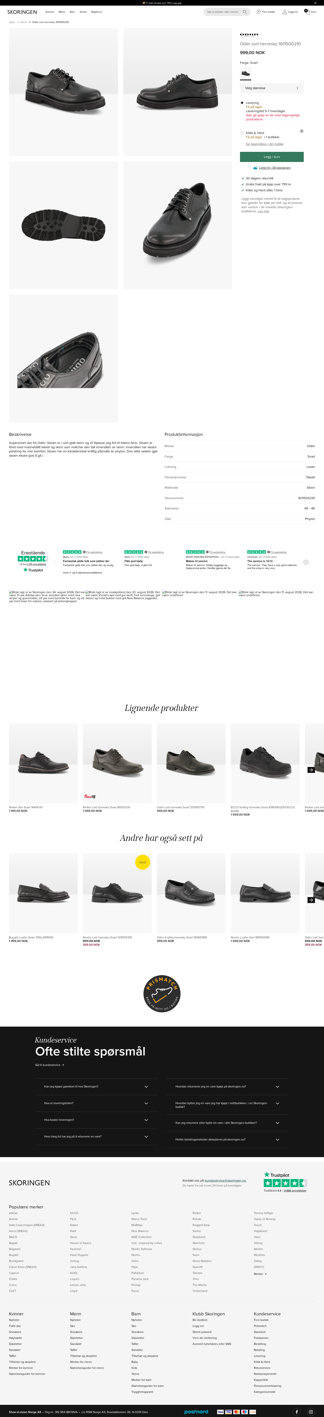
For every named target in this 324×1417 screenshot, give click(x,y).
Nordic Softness (141, 1249)
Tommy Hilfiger (263, 1213)
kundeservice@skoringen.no (225, 1180)
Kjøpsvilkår (261, 1380)
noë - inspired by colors (146, 1243)
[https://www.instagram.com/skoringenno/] (311, 1412)
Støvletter (15, 1344)
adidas (13, 1213)
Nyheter (14, 1320)
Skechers (199, 1243)
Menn (62, 12)
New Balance (140, 1231)
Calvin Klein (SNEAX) (22, 1267)
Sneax (83, 12)
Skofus (197, 1249)
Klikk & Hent (262, 1362)
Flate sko (15, 1326)
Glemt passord (202, 1332)
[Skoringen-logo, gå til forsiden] (22, 12)
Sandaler (14, 1350)
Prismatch (260, 1326)
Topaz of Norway (265, 1219)
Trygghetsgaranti (142, 1392)
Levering (259, 1356)
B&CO (13, 1237)
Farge (244, 62)
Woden (258, 1249)
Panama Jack (139, 1279)
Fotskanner (261, 1338)
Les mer (178, 2)
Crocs (12, 1285)
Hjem (12, 22)
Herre (23, 22)
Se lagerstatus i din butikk (265, 144)
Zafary (258, 1261)
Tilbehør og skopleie (22, 1362)
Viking (258, 1243)
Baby (134, 1362)
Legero (74, 1279)
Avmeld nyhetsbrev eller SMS (212, 1344)
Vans (257, 1237)
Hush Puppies (79, 1255)
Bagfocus (96, 12)
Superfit (198, 1267)
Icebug (74, 1261)
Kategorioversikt (264, 1392)
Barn (72, 12)
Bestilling (260, 1344)
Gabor (74, 1225)
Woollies (259, 1255)
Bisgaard (14, 1249)
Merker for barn (141, 1380)
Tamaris (197, 1273)
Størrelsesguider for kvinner (27, 1374)
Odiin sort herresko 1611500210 (50, 22)
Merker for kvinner (21, 1368)
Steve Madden (202, 1261)
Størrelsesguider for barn (147, 1386)
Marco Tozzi (139, 1219)
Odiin (135, 1261)
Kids (134, 1368)
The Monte (200, 1285)
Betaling (259, 1350)
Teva (196, 1279)
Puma (135, 1291)
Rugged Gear (201, 1225)
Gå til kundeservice (47, 1065)
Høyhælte (15, 1338)
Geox (73, 1237)
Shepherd (199, 1237)
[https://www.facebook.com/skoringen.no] (297, 1412)
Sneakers (15, 1332)
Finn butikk (261, 1320)
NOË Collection (141, 1237)
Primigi (135, 1285)
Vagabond (260, 1231)
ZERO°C (259, 1267)
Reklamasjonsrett (265, 1374)
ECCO (74, 1213)
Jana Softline (78, 1267)
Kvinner (50, 12)
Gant (73, 1231)
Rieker (197, 1213)
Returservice (262, 1368)
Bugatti (13, 1255)
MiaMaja (136, 1225)
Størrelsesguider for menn (87, 1368)
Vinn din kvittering (205, 1338)
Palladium (137, 1273)
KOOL (74, 1273)
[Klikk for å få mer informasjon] (302, 131)
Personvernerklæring (267, 1386)
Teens (135, 1374)
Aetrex (13, 1219)
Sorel (196, 1255)
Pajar (134, 1267)
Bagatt (13, 1243)
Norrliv (135, 1255)
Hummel (75, 1249)
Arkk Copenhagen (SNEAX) (26, 1225)
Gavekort (260, 1332)
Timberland (200, 1291)
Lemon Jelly (78, 1285)
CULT (12, 1291)
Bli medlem (200, 1320)
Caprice (14, 1273)
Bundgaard (16, 1261)
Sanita (197, 1231)
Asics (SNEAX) (18, 1231)
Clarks (13, 1279)
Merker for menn (81, 1362)
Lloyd (73, 1291)
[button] (47, 636)
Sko (72, 1326)
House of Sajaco (80, 1243)
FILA (73, 1219)
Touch (258, 1225)
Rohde (197, 1219)
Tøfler (12, 1356)
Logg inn (198, 1326)
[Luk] (315, 3)
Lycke (135, 1213)
